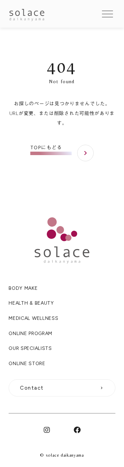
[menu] (107, 14)
